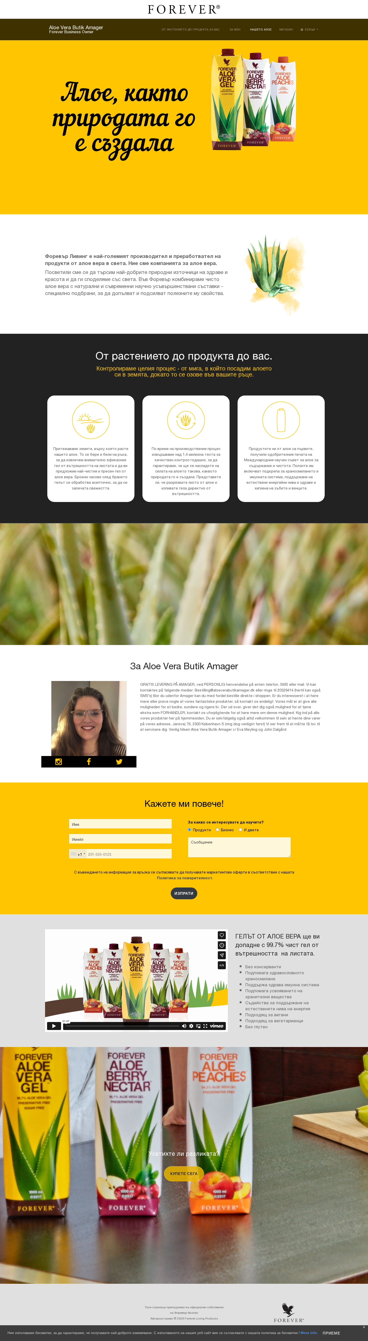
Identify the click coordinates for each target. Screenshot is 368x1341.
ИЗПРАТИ (183, 893)
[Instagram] (58, 762)
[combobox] (78, 853)
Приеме (331, 1333)
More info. (309, 1333)
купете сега (184, 1174)
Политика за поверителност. (184, 877)
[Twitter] (119, 762)
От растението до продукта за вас (191, 29)
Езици (310, 29)
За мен (235, 29)
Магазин (286, 29)
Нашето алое (261, 29)
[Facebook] (89, 762)
